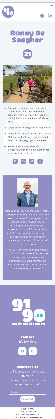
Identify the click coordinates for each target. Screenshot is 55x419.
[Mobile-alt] (40, 161)
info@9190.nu (27, 341)
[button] (52, 6)
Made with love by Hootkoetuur (27, 415)
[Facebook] (42, 16)
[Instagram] (50, 16)
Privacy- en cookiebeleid (27, 412)
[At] (31, 161)
